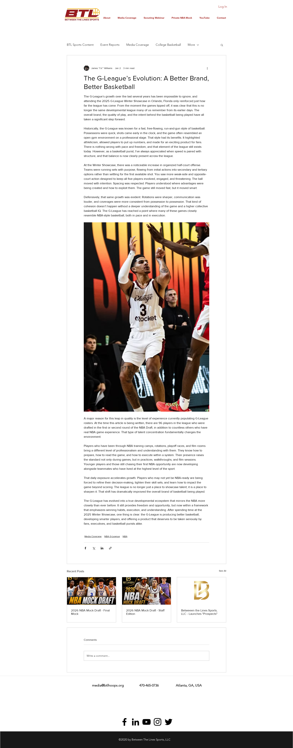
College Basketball (168, 45)
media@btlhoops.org (108, 685)
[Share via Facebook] (85, 548)
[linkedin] (135, 722)
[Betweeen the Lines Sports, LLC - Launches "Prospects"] (201, 591)
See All (222, 570)
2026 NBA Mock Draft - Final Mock (90, 612)
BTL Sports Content (80, 45)
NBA (125, 536)
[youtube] (146, 722)
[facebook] (124, 722)
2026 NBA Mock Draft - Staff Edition (145, 612)
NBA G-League (112, 536)
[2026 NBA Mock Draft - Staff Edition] (146, 591)
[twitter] (168, 722)
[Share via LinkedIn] (102, 548)
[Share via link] (110, 548)
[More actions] (207, 68)
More (191, 45)
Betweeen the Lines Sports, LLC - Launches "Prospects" (199, 612)
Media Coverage (137, 45)
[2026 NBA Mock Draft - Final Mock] (91, 591)
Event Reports (110, 45)
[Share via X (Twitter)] (93, 548)
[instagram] (157, 722)
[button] (221, 45)
